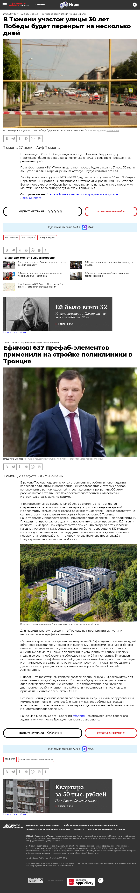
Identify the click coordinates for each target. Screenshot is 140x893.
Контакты (79, 829)
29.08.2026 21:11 (11, 342)
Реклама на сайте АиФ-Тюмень (42, 825)
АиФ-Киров (113, 130)
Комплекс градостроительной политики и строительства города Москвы (63, 459)
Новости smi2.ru (14, 332)
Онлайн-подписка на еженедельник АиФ (48, 829)
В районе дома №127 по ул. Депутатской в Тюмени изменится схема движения (40, 285)
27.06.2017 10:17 (10, 14)
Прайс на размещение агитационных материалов (90, 825)
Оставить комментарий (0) (111, 211)
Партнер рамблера (55, 880)
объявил (79, 716)
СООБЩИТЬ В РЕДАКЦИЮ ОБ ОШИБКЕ (106, 829)
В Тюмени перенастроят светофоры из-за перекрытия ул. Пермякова (40, 274)
